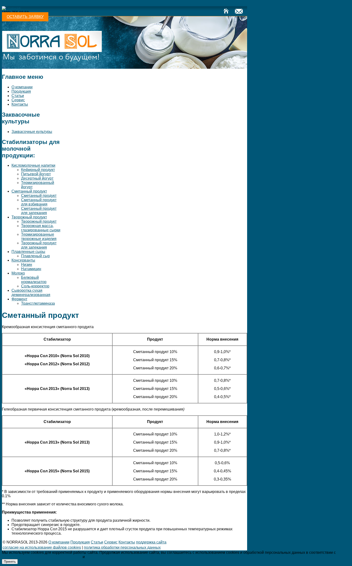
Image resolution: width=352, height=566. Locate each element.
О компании (22, 87)
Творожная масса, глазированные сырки (40, 228)
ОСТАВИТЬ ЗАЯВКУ (25, 17)
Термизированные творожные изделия (39, 236)
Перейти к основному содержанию (33, 4)
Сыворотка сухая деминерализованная (30, 292)
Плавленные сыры (28, 252)
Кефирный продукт (38, 170)
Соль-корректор (35, 286)
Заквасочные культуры (31, 132)
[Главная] (11, 8)
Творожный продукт (29, 217)
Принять (10, 561)
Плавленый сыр (35, 256)
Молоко (18, 273)
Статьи (17, 96)
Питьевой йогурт (36, 174)
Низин (26, 265)
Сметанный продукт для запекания (39, 210)
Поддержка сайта (151, 542)
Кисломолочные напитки (33, 165)
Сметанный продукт (29, 191)
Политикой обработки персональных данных (42, 557)
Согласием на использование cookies (119, 557)
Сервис (18, 100)
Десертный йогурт (37, 178)
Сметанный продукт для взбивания (39, 202)
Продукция (21, 91)
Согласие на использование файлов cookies (42, 547)
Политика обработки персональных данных (122, 547)
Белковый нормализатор (33, 279)
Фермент (19, 299)
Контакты (19, 104)
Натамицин (31, 269)
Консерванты (23, 260)
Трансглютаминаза (38, 303)
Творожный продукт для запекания (39, 245)
